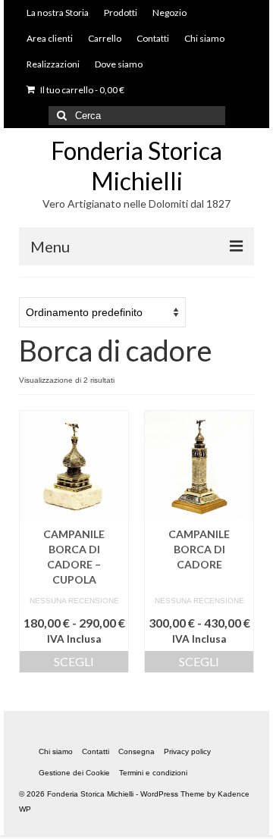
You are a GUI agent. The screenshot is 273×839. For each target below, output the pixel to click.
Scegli (74, 661)
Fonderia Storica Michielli (136, 166)
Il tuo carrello (81, 89)
